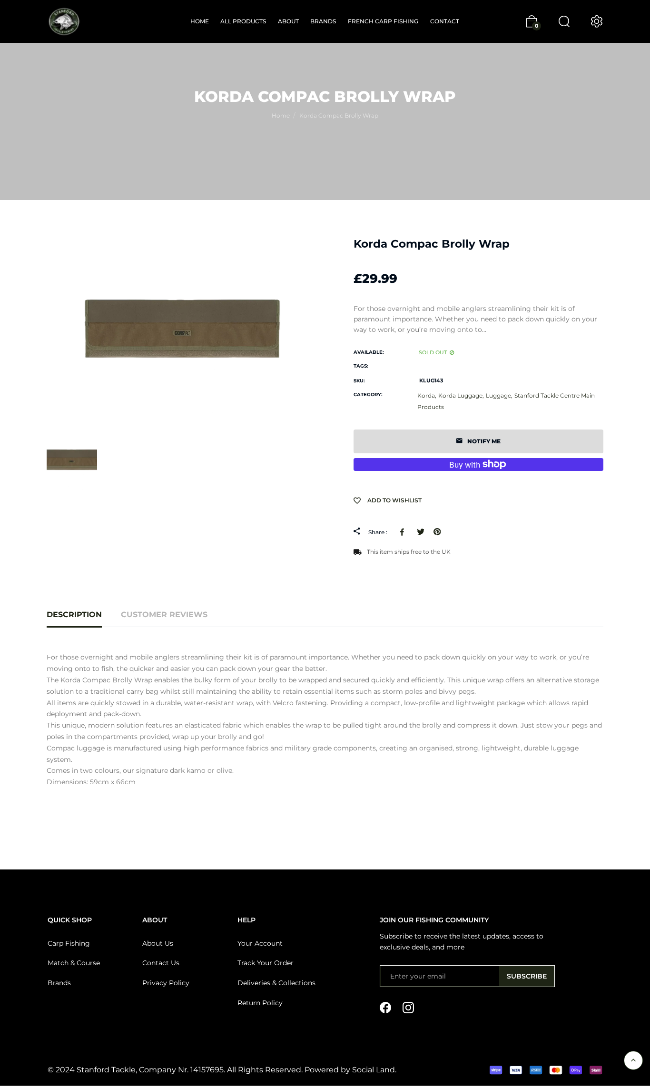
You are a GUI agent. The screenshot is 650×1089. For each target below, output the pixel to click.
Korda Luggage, (461, 395)
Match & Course (74, 963)
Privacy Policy (165, 983)
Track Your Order (265, 963)
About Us (157, 943)
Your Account (260, 943)
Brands (59, 983)
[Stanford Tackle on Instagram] (408, 1006)
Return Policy (260, 1003)
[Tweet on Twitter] (420, 532)
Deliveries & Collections (276, 983)
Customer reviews (164, 614)
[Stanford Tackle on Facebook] (385, 1006)
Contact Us (160, 963)
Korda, (426, 395)
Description (74, 614)
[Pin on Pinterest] (437, 532)
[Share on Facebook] (403, 532)
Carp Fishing (69, 943)
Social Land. (373, 1069)
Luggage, (499, 395)
